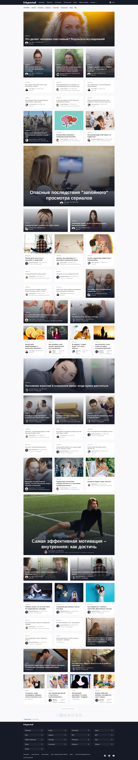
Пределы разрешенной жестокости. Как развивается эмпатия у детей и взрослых (98, 101)
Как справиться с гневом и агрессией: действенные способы (99, 608)
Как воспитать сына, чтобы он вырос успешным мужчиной (102, 346)
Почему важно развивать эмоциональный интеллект (66, 136)
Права (71, 754)
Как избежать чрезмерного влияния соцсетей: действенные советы (69, 432)
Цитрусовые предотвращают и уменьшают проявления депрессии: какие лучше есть (34, 346)
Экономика (41, 2)
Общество (50, 2)
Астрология (58, 2)
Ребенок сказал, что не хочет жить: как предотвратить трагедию (37, 608)
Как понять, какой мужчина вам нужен (35, 447)
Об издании (26, 754)
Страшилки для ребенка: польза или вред (67, 608)
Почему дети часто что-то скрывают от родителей (34, 259)
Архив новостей (35, 754)
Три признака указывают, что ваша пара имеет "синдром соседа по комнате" (79, 695)
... (72, 715)
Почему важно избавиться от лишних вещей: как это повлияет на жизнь (68, 447)
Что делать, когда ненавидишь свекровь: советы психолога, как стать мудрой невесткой (34, 695)
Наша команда (45, 754)
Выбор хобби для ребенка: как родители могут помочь (103, 695)
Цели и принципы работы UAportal (59, 754)
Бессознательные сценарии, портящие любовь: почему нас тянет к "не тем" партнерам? (36, 290)
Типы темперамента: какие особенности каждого (36, 638)
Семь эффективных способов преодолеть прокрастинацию (99, 85)
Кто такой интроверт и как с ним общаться (68, 622)
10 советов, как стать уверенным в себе (67, 274)
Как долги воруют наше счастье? (99, 481)
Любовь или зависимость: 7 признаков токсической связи (67, 259)
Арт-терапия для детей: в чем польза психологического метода (57, 695)
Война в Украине (83, 2)
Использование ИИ (28, 757)
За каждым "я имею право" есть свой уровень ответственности (79, 346)
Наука (75, 2)
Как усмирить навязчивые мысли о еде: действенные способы (36, 85)
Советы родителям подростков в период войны (99, 259)
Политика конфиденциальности (82, 754)
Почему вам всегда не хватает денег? (35, 274)
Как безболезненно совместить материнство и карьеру (37, 623)
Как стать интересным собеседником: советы (100, 431)
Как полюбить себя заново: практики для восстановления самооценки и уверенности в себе (56, 346)
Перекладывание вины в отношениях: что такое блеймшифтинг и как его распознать (67, 85)
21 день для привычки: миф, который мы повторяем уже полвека (67, 101)
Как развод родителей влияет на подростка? (99, 136)
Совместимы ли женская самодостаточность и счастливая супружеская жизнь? (68, 483)
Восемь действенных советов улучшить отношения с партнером (67, 638)
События (34, 7)
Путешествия (67, 2)
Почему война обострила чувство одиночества (96, 447)
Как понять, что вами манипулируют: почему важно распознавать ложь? (37, 432)
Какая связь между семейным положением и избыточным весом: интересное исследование (68, 290)
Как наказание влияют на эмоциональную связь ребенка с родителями (36, 101)
